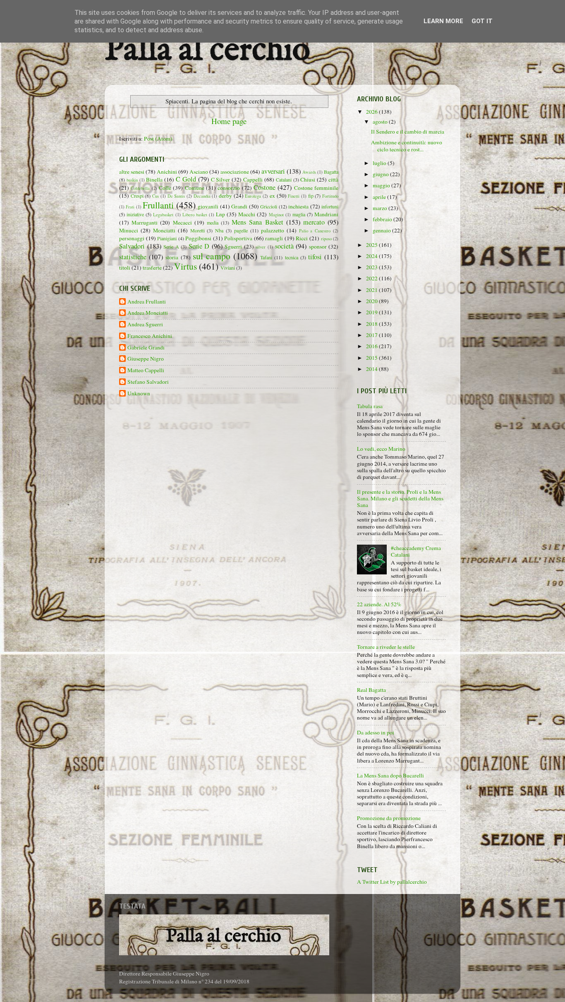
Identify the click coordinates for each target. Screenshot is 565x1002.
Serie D (199, 246)
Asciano (198, 171)
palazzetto (272, 230)
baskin (132, 180)
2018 (372, 324)
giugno (381, 174)
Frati (130, 207)
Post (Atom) (158, 138)
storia (171, 257)
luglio (380, 163)
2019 (372, 312)
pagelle (241, 230)
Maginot (276, 215)
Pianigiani (167, 238)
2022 (372, 278)
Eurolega (253, 196)
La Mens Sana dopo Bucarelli (390, 775)
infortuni (329, 206)
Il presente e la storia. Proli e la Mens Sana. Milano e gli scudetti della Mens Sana (400, 498)
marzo (380, 208)
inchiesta (298, 206)
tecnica (291, 257)
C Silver (220, 179)
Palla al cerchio (207, 51)
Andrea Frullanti (146, 301)
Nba (219, 230)
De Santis (176, 196)
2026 (372, 111)
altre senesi (131, 171)
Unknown (138, 393)
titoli (124, 267)
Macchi (246, 214)
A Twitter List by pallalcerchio (392, 881)
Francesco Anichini (149, 336)
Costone (264, 187)
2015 (372, 357)
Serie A (171, 246)
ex (272, 195)
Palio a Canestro (315, 231)
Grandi (239, 206)
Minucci (128, 230)
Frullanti (158, 205)
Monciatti (164, 230)
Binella (154, 179)
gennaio (382, 230)
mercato (314, 222)
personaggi (131, 238)
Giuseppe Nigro (145, 358)
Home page (229, 121)
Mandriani (326, 214)
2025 (372, 245)
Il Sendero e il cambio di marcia (407, 131)
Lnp (220, 214)
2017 (372, 335)
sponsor (318, 246)
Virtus (185, 266)
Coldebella (140, 188)
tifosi (315, 256)
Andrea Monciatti (147, 312)
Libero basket (194, 215)
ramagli (274, 238)
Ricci (302, 238)
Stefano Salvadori (148, 381)
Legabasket (163, 215)
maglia (298, 214)
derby (225, 195)
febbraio (383, 219)
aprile (380, 197)
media (212, 222)
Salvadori (132, 246)
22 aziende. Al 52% (379, 604)
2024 (372, 256)
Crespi (137, 195)
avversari (273, 171)
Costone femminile (316, 187)
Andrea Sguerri (145, 324)
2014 (372, 369)
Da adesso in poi (375, 732)
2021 (372, 290)
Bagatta (331, 171)
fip (311, 195)
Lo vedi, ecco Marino (381, 448)
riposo (326, 239)
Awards (309, 172)
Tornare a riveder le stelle (386, 646)
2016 (372, 346)
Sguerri (233, 246)
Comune (194, 187)
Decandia (202, 196)
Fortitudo (330, 196)
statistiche (132, 256)
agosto (381, 121)
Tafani (266, 257)
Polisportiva (238, 238)
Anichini (167, 171)
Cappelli (253, 179)
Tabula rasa (370, 406)
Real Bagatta (371, 690)
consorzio (229, 187)
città (333, 179)
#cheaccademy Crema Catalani (416, 551)
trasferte (152, 267)
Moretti (197, 230)
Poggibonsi (198, 238)
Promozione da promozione (389, 818)
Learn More (443, 21)
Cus (155, 196)
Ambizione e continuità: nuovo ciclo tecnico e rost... (406, 146)
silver (261, 247)
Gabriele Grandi (146, 347)
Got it (482, 21)
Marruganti (145, 222)
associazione (234, 171)
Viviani (227, 267)
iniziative (135, 214)
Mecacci (182, 222)
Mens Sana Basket (257, 222)
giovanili (208, 206)
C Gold (186, 179)
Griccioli (268, 206)
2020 (372, 301)
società (284, 246)
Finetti (293, 196)
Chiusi (307, 179)
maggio (382, 185)
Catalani (284, 179)
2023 (372, 267)
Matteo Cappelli (145, 370)
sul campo (211, 256)
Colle (165, 187)
